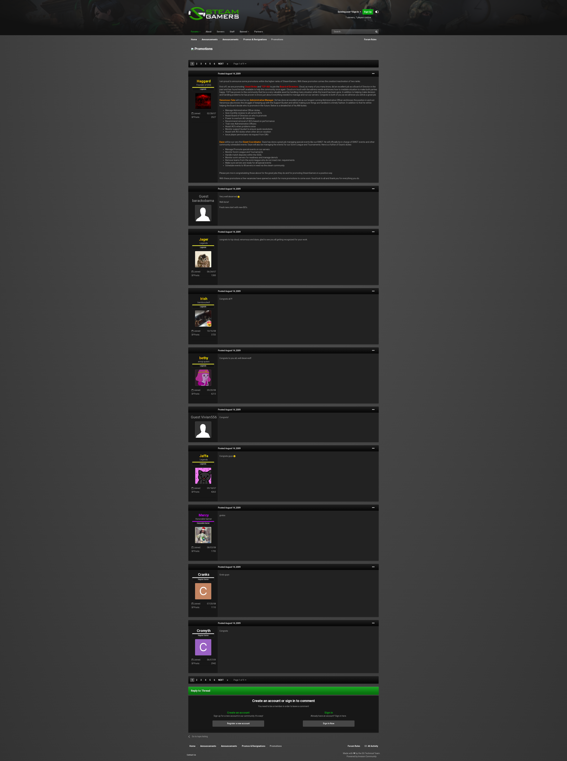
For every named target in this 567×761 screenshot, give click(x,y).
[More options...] (373, 73)
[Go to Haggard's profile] (203, 101)
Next (221, 64)
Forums (195, 31)
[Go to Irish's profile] (203, 318)
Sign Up (368, 12)
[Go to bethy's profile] (203, 378)
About (208, 31)
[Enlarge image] (238, 196)
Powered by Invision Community (362, 756)
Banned (243, 31)
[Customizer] (377, 11)
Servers (220, 31)
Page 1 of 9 (239, 64)
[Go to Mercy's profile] (203, 535)
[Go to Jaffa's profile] (203, 476)
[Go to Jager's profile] (203, 259)
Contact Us (191, 755)
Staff (232, 31)
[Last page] (227, 64)
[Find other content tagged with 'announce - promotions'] (192, 49)
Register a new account (238, 723)
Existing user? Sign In (349, 12)
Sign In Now (328, 723)
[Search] (376, 31)
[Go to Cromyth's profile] (203, 647)
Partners (258, 31)
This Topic (366, 32)
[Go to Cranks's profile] (203, 591)
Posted (229, 73)
